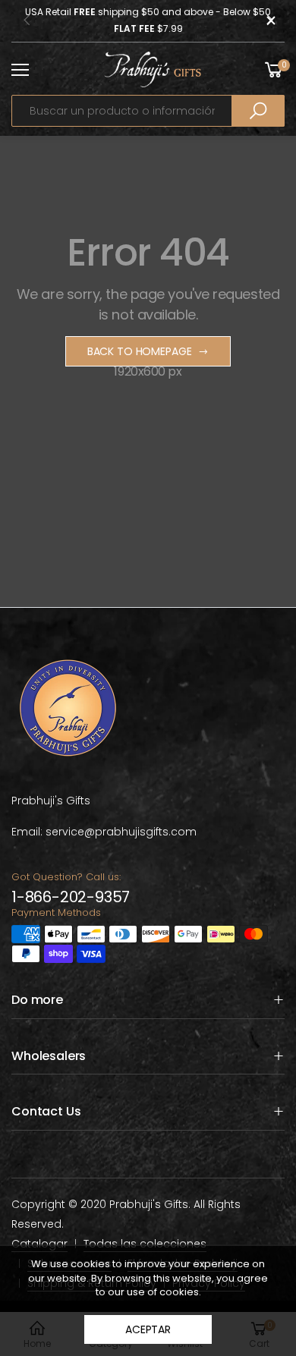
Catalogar (39, 1243)
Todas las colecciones (144, 1243)
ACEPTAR (148, 1329)
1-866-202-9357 (70, 897)
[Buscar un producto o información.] (258, 111)
